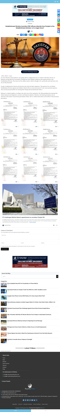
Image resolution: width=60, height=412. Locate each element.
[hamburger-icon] (55, 2)
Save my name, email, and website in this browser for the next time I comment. (18, 246)
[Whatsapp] (33, 35)
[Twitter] (23, 35)
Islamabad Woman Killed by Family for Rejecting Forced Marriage (24, 320)
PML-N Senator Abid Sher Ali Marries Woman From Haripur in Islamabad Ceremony (29, 314)
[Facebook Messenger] (42, 35)
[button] (58, 2)
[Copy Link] (38, 35)
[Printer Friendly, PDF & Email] (6, 75)
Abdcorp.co (42, 407)
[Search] (57, 276)
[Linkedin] (26, 35)
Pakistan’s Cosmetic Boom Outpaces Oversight (19, 339)
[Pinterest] (35, 35)
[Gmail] (28, 35)
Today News (30, 19)
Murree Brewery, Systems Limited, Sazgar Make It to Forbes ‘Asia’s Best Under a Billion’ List (31, 302)
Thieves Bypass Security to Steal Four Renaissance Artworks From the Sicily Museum (29, 333)
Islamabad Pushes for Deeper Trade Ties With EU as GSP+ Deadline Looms (26, 289)
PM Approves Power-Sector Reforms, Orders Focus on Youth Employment (26, 327)
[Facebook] (21, 35)
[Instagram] (40, 35)
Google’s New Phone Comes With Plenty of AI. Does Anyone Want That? (26, 296)
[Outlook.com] (31, 35)
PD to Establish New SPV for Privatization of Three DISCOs (22, 283)
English (15, 410)
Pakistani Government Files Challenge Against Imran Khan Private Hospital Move (28, 308)
